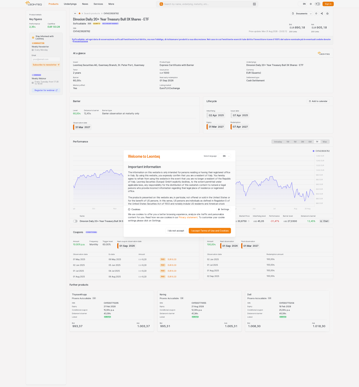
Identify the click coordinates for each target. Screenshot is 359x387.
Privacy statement (188, 217)
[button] (223, 209)
